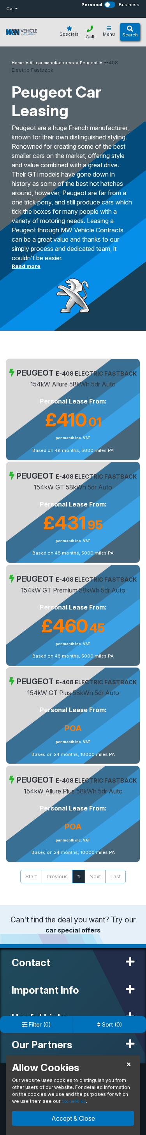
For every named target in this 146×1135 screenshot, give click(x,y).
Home (18, 62)
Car (10, 8)
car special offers (73, 930)
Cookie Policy (74, 1101)
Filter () (39, 1024)
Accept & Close (73, 1118)
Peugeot (89, 62)
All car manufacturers (52, 62)
